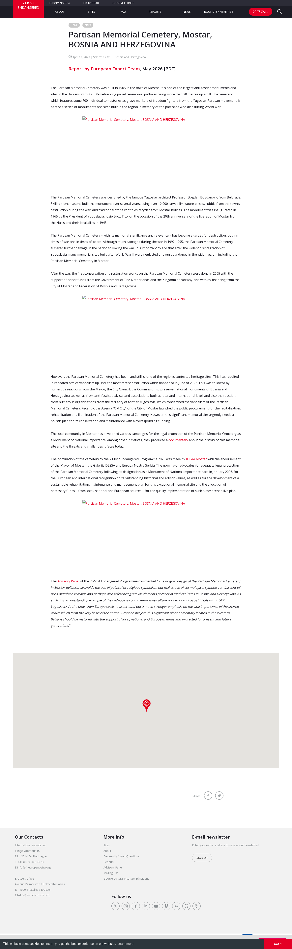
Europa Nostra (59, 3)
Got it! (278, 943)
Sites (91, 11)
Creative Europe (123, 3)
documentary (178, 440)
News (187, 11)
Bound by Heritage (218, 11)
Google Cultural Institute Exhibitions (126, 878)
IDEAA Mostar (196, 459)
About (60, 11)
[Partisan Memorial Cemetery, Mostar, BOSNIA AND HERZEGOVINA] (146, 152)
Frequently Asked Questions (121, 856)
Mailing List (110, 873)
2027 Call (260, 12)
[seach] (279, 12)
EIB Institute (91, 3)
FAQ (123, 11)
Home (74, 25)
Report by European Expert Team (104, 69)
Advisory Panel (68, 581)
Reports (155, 11)
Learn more (125, 943)
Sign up (202, 858)
